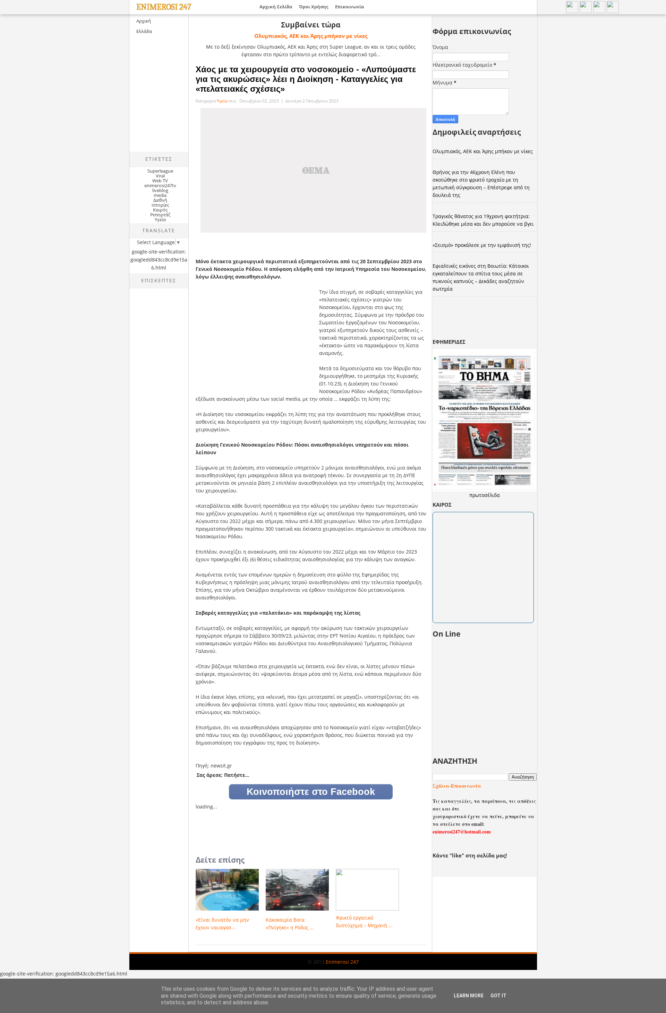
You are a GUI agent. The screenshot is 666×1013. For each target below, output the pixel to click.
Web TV (160, 180)
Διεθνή (160, 200)
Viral (160, 176)
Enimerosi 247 (163, 7)
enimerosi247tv (160, 185)
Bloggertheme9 (141, 968)
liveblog (160, 190)
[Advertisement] (187, 99)
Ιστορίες (160, 205)
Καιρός (160, 210)
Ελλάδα (144, 31)
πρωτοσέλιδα (484, 495)
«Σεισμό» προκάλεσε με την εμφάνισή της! (482, 245)
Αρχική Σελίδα (275, 6)
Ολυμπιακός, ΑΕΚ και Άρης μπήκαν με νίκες (310, 35)
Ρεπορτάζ (160, 214)
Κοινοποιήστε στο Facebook (311, 792)
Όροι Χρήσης (313, 6)
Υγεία (160, 219)
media (160, 195)
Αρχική (143, 21)
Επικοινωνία (349, 6)
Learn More (469, 995)
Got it (498, 995)
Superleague (160, 171)
